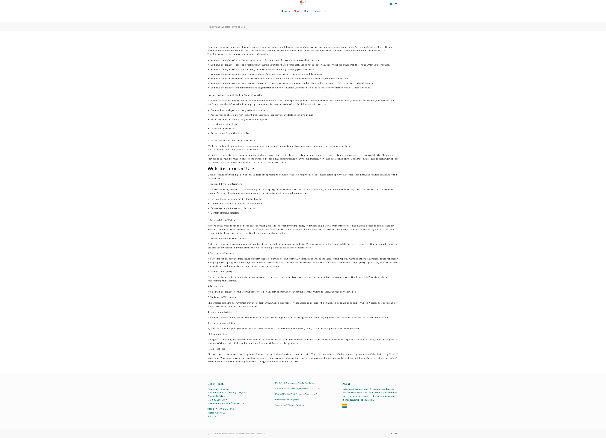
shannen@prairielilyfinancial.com (227, 403)
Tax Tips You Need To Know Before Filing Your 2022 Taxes (297, 388)
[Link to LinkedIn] (391, 3)
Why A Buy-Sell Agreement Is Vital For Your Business (295, 383)
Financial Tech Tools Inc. (224, 434)
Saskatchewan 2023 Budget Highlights (289, 405)
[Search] (325, 11)
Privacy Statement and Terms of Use (250, 434)
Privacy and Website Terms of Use (226, 26)
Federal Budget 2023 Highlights (287, 399)
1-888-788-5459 (218, 399)
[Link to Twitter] (396, 3)
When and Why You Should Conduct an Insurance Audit (296, 394)
